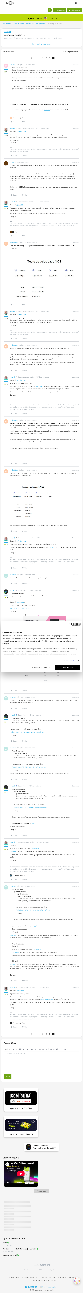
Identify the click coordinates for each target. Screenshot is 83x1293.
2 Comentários (8, 1251)
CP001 (12, 162)
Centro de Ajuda (18, 24)
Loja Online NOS (47, 999)
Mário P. (12, 128)
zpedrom (13, 575)
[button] (2, 10)
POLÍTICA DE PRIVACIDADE (30, 1277)
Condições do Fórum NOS (33, 1270)
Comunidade (6, 24)
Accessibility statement (52, 1270)
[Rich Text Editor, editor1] (41, 1062)
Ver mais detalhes (69, 661)
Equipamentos (41, 24)
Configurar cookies (39, 667)
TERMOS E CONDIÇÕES (38, 1281)
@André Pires (21, 132)
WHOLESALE (53, 1281)
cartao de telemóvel (10, 1255)
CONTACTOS (14, 1277)
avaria (5, 1242)
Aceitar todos (68, 667)
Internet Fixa (30, 24)
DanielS (12, 65)
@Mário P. (39, 386)
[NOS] (10, 3)
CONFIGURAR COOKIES (50, 1277)
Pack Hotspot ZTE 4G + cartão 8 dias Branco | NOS (27, 732)
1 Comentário (7, 1245)
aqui (33, 823)
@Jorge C (14, 851)
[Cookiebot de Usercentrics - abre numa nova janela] (71, 624)
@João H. (13, 964)
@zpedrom (20, 602)
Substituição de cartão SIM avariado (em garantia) (19, 1249)
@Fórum (47, 110)
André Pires (14, 242)
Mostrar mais (41, 1191)
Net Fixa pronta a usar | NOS (19, 608)
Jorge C (12, 590)
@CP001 (20, 205)
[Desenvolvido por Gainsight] (41, 1265)
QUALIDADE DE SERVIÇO (69, 1277)
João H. (12, 202)
